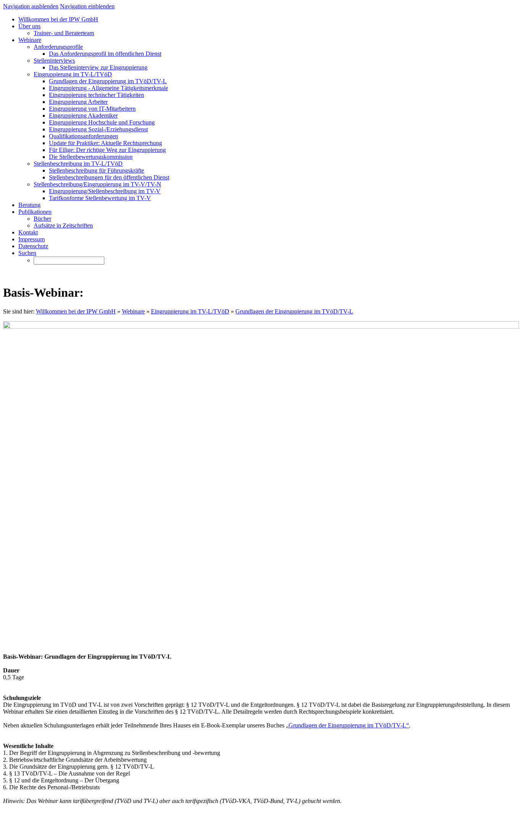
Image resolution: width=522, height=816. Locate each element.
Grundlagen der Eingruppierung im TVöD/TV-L (294, 311)
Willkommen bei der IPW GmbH (76, 311)
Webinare (133, 311)
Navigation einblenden (87, 6)
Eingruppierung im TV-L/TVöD (190, 311)
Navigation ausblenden (30, 6)
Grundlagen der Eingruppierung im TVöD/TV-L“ (349, 725)
